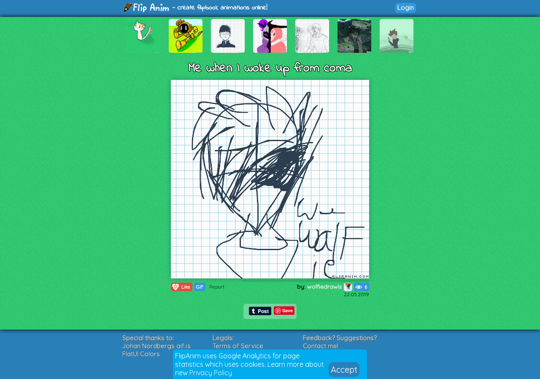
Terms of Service (238, 346)
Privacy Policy (210, 372)
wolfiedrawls (325, 286)
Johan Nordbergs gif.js (156, 346)
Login (405, 7)
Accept (344, 369)
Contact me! (320, 346)
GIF (199, 287)
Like (182, 287)
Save (287, 310)
